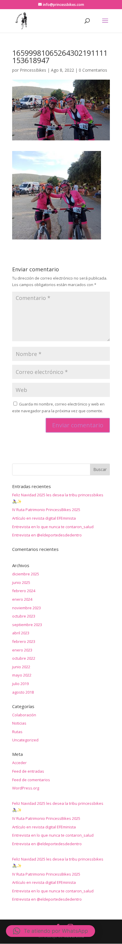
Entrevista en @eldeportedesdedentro (47, 535)
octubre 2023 (23, 616)
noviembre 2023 (26, 607)
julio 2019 (20, 683)
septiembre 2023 (27, 624)
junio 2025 (21, 582)
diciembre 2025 (25, 574)
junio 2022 (21, 666)
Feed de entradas (28, 771)
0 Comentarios (93, 70)
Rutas (17, 731)
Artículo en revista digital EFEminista (44, 518)
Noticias (19, 723)
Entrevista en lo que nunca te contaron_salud (53, 526)
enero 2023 (22, 650)
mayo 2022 (21, 675)
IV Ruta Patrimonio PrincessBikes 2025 (46, 509)
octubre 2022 (23, 658)
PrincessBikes (33, 70)
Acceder (19, 762)
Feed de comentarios (31, 779)
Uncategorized (25, 740)
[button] (50, 931)
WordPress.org (25, 788)
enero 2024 (22, 599)
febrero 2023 (23, 641)
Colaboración (24, 715)
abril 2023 (20, 633)
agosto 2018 (23, 692)
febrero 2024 (23, 590)
